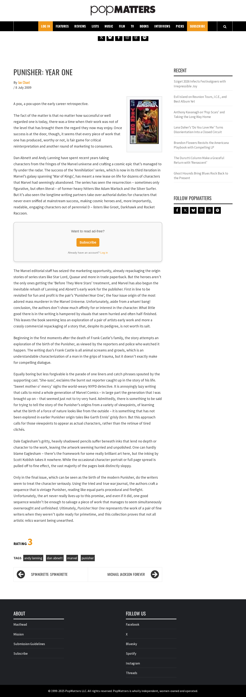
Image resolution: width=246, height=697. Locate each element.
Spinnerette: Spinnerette (49, 574)
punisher (88, 558)
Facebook (132, 624)
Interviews (162, 26)
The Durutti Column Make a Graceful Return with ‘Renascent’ (199, 160)
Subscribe (197, 26)
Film (122, 26)
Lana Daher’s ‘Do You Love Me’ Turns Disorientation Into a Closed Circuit (198, 129)
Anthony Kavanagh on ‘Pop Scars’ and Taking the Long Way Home (199, 114)
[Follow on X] (101, 37)
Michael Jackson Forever (126, 574)
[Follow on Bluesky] (110, 37)
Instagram (133, 663)
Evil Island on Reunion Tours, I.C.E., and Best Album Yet (200, 99)
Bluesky (131, 644)
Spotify (131, 653)
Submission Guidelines (29, 644)
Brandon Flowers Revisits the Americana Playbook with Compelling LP (201, 145)
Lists (95, 26)
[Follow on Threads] (136, 37)
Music (109, 26)
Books (144, 26)
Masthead (20, 624)
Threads (131, 673)
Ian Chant (24, 82)
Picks (180, 26)
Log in (104, 252)
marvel (72, 558)
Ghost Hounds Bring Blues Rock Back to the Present (201, 175)
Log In (45, 26)
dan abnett (55, 558)
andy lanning (33, 558)
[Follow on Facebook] (118, 37)
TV (132, 26)
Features (62, 26)
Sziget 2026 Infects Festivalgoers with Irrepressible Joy (200, 83)
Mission (18, 634)
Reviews (80, 26)
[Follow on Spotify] (144, 37)
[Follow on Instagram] (127, 37)
